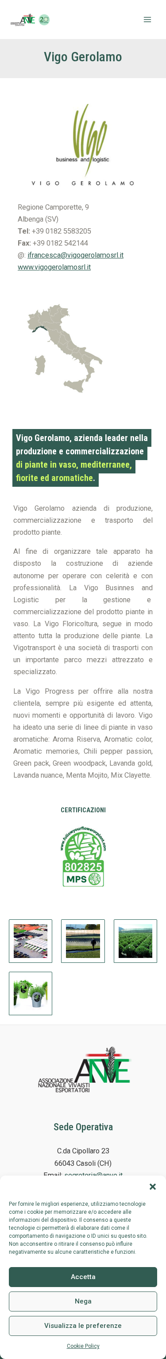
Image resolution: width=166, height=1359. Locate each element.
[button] (152, 1186)
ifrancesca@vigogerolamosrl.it (75, 255)
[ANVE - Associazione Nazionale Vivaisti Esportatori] (31, 19)
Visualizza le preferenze (83, 1326)
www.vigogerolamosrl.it (54, 267)
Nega (83, 1301)
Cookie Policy (83, 1346)
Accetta (83, 1277)
